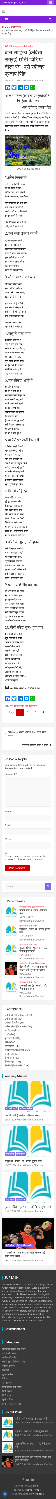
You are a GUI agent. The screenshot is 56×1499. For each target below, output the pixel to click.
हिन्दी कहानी (23, 926)
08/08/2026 (25, 917)
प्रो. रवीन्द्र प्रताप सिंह (19, 706)
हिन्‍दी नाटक (9, 1057)
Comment (11, 774)
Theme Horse (32, 1489)
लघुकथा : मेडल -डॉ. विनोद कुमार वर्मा (23, 1161)
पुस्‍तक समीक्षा (10, 1038)
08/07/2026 (25, 974)
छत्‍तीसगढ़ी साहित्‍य (38, 907)
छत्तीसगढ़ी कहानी (25, 907)
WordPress (38, 1493)
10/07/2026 (25, 955)
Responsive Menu (50, 2)
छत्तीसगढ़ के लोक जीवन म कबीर (35, 745)
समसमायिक (9, 1046)
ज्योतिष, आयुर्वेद (11, 1030)
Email (8, 825)
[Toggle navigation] (6, 19)
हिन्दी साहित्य (28, 46)
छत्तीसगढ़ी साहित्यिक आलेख (16, 1026)
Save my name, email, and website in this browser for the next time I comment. (25, 858)
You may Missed (16, 1076)
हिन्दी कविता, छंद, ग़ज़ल (13, 46)
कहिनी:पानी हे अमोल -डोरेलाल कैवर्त (22, 1115)
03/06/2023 (10, 80)
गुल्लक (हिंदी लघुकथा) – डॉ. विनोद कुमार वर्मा (28, 1207)
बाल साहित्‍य (33, 706)
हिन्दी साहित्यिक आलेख (37, 963)
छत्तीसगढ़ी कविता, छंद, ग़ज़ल (16, 1014)
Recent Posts (16, 901)
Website (9, 839)
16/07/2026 (25, 936)
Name (8, 811)
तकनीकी (8, 1034)
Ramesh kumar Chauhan (30, 80)
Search (48, 886)
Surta (35, 1485)
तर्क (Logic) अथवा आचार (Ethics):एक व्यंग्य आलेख (27, 734)
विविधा (7, 1042)
